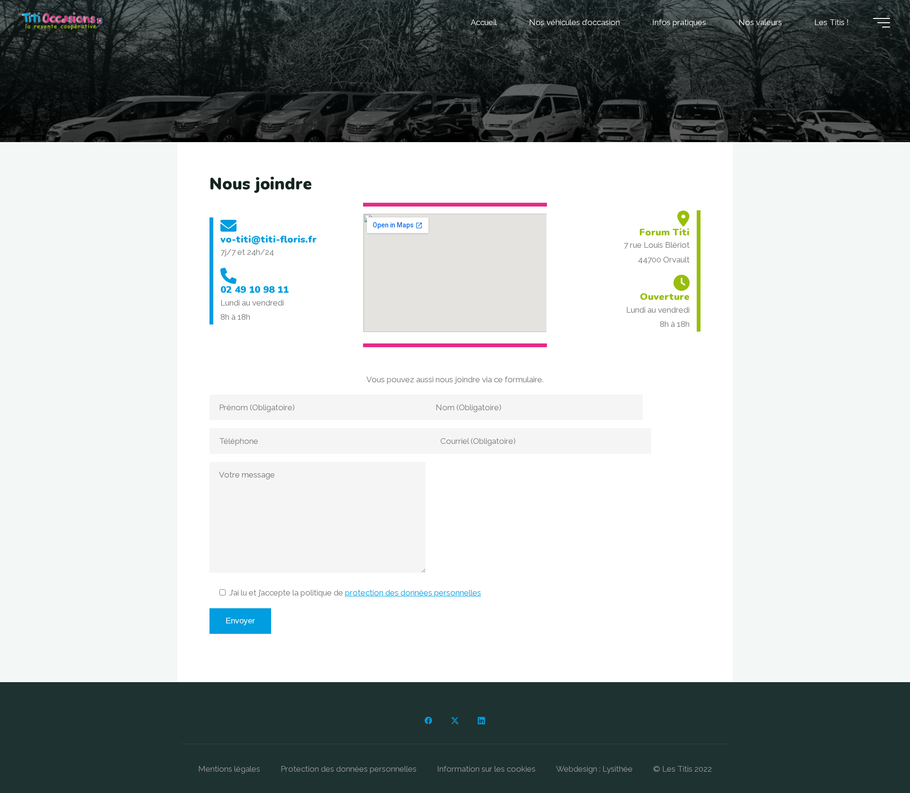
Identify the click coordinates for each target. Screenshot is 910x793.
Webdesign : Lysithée (594, 769)
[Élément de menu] (428, 721)
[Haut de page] (873, 756)
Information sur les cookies (486, 769)
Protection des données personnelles (349, 769)
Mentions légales (229, 769)
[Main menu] (881, 22)
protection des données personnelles (413, 592)
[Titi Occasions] (62, 22)
